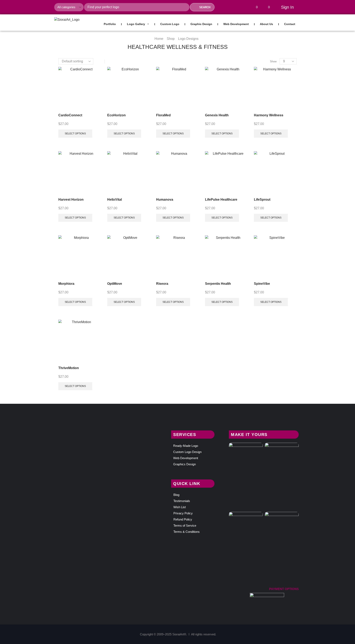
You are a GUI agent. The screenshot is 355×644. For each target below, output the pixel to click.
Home (158, 38)
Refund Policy (182, 519)
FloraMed (163, 115)
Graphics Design (184, 464)
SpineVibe (262, 283)
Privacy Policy (183, 513)
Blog (176, 494)
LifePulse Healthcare (221, 199)
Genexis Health (217, 115)
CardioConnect (70, 115)
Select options (75, 133)
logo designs (188, 38)
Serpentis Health (218, 283)
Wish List (179, 507)
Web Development (185, 458)
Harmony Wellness (268, 115)
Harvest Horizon (71, 199)
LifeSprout (262, 199)
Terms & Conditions (186, 531)
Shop (171, 38)
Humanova (164, 199)
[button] (255, 7)
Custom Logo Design (187, 452)
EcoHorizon (116, 115)
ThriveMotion (68, 368)
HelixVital (114, 199)
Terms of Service (184, 525)
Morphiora (66, 283)
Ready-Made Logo (185, 445)
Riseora (162, 283)
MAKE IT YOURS (249, 434)
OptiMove (114, 283)
